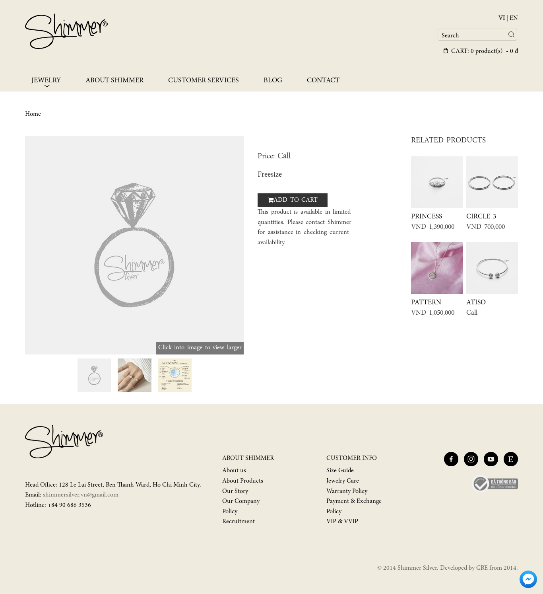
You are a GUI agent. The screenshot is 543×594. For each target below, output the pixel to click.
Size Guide (340, 470)
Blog (273, 80)
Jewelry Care (342, 481)
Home (33, 114)
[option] (134, 245)
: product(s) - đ (484, 51)
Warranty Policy (346, 491)
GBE (482, 568)
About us (234, 470)
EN (514, 18)
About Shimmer (114, 80)
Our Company (241, 501)
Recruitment (238, 521)
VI (501, 18)
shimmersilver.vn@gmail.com (80, 495)
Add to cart (295, 200)
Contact (323, 80)
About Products (242, 481)
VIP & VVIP (342, 521)
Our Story (235, 491)
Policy (229, 511)
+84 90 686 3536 (69, 505)
